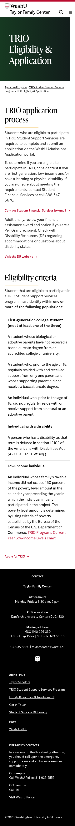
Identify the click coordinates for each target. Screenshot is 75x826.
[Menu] (70, 9)
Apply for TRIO (15, 556)
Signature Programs (16, 87)
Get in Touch (18, 705)
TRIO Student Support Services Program (37, 689)
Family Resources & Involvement (31, 697)
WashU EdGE (18, 729)
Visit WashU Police (22, 797)
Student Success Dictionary (28, 712)
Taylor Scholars (19, 682)
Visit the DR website (19, 256)
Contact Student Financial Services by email (35, 210)
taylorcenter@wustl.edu (48, 647)
